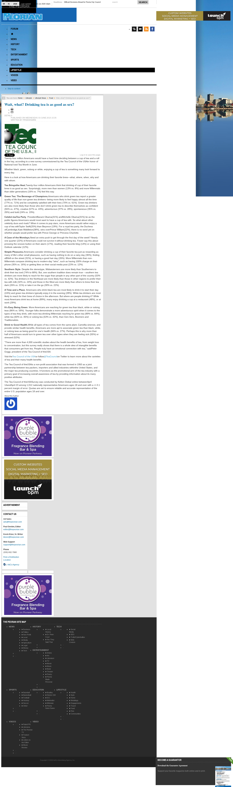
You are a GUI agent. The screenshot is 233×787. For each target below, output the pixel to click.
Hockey (26, 700)
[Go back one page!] (3, 98)
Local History (48, 630)
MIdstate (50, 703)
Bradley (50, 692)
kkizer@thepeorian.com (13, 537)
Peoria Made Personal (48, 679)
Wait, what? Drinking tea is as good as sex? (39, 104)
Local (25, 637)
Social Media (72, 630)
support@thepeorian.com (14, 545)
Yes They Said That (49, 641)
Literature (50, 658)
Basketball (27, 695)
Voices (12, 722)
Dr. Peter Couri (49, 636)
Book (49, 669)
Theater (50, 672)
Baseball (26, 692)
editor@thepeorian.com (13, 529)
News (12, 627)
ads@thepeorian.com (12, 522)
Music (49, 666)
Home (20, 98)
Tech (25, 651)
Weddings (74, 700)
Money (25, 648)
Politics (26, 632)
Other (25, 706)
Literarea (26, 727)
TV (48, 661)
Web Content (72, 641)
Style (72, 695)
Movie (49, 663)
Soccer (26, 703)
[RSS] (146, 29)
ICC (48, 698)
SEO (72, 634)
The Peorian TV (27, 731)
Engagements (76, 703)
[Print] (12, 110)
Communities (76, 714)
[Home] (12, 34)
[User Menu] (134, 29)
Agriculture (27, 643)
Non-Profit (27, 635)
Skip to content (14, 89)
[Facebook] (152, 29)
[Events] (140, 29)
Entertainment (41, 650)
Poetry (49, 674)
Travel (73, 706)
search (115, 2)
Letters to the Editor (26, 741)
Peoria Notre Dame (50, 707)
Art (48, 655)
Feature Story (25, 736)
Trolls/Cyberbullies (78, 637)
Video (36, 722)
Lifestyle (29, 98)
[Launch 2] (28, 498)
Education (38, 690)
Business (26, 629)
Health (73, 692)
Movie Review (25, 746)
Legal (25, 645)
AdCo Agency (13, 565)
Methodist (50, 700)
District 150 (51, 695)
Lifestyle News (40, 98)
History (37, 627)
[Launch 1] (193, 20)
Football (26, 698)
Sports (13, 690)
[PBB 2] (28, 455)
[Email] (12, 113)
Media (25, 640)
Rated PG (27, 724)
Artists (49, 653)
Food (51, 98)
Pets (72, 711)
